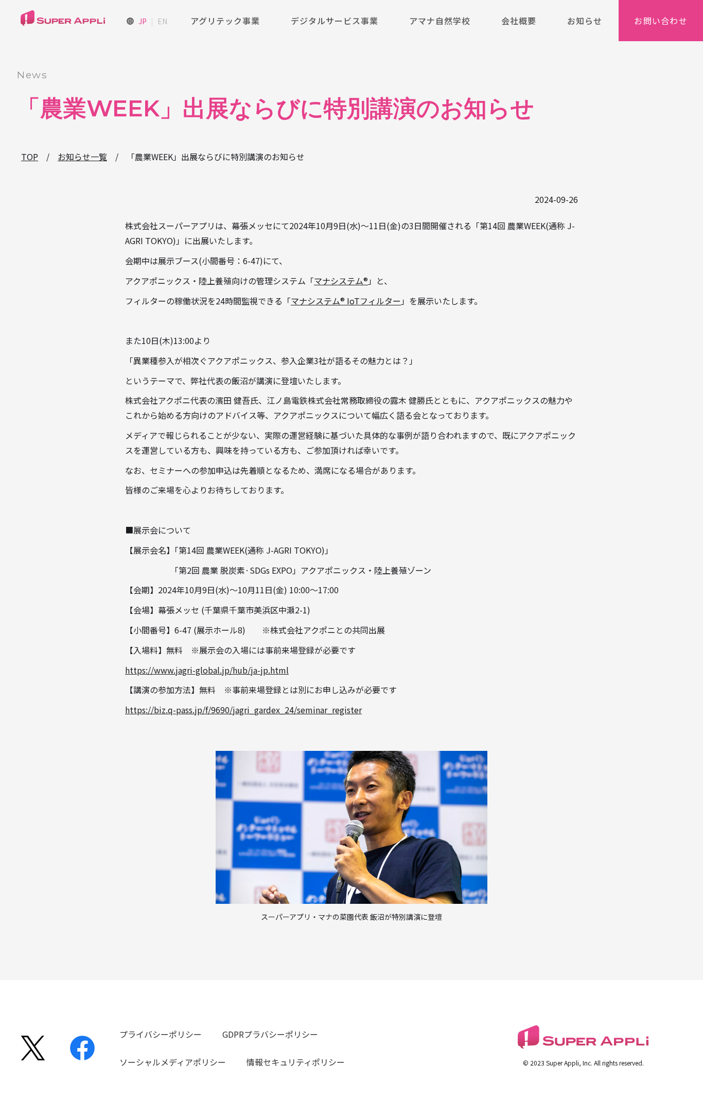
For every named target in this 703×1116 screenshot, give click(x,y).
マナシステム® (341, 280)
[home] (63, 20)
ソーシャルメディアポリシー (172, 1062)
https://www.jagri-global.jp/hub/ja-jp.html (207, 670)
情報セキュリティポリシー (296, 1062)
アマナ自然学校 (439, 20)
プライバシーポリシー (160, 1034)
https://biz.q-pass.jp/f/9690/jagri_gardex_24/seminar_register (243, 709)
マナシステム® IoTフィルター (346, 301)
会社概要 (518, 20)
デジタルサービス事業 (334, 20)
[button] (225, 20)
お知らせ (584, 20)
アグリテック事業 (225, 20)
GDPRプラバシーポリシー (270, 1034)
